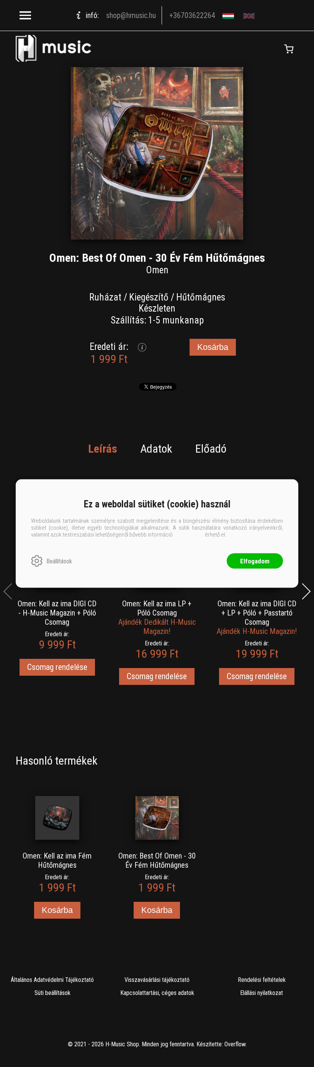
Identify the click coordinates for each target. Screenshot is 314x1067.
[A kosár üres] (288, 49)
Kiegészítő (148, 297)
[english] (250, 15)
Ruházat (105, 297)
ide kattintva (189, 534)
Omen (157, 270)
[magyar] (229, 15)
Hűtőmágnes (200, 297)
